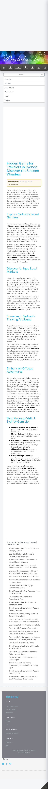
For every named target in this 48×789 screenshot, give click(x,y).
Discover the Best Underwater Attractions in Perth (20, 598)
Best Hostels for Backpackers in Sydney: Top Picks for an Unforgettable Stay (24, 638)
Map (7, 746)
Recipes (7, 100)
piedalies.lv (12, 696)
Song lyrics (9, 712)
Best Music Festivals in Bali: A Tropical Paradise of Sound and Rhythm (23, 632)
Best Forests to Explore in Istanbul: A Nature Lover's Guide (23, 652)
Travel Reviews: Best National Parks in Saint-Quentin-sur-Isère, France (23, 677)
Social (7, 96)
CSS (7, 724)
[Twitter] (4, 763)
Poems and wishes (12, 706)
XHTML (8, 721)
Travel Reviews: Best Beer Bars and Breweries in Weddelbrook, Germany (23, 566)
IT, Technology (9, 88)
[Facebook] (7, 763)
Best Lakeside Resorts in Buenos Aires (23, 628)
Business (8, 83)
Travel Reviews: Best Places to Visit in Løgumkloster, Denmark (23, 560)
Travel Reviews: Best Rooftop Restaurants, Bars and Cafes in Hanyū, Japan (23, 665)
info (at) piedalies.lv (12, 733)
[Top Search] (42, 75)
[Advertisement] (24, 25)
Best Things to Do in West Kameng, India (24, 625)
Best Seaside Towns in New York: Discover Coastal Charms (21, 555)
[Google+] (11, 763)
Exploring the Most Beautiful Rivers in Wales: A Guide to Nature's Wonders (23, 572)
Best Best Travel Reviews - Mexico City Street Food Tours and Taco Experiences (24, 620)
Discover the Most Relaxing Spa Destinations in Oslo (21, 586)
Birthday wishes (11, 709)
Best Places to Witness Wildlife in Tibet (24, 576)
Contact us (9, 743)
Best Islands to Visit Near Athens (21, 642)
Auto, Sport (8, 79)
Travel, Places (9, 92)
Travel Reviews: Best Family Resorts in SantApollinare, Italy (23, 614)
